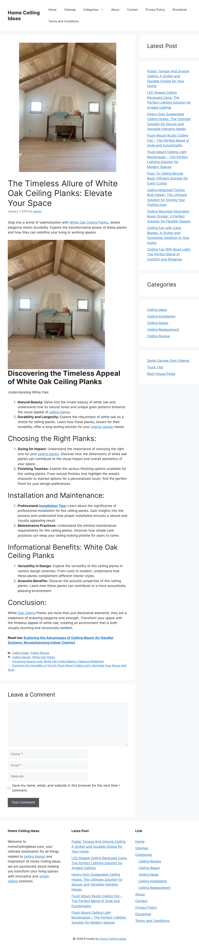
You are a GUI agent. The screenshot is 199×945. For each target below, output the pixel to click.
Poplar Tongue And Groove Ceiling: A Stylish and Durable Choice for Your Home (99, 846)
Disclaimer (180, 9)
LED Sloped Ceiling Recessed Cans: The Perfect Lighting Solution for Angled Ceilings (99, 863)
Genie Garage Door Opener (168, 361)
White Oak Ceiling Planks (89, 222)
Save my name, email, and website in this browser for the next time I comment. (66, 788)
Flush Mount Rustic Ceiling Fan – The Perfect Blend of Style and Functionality (168, 140)
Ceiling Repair (157, 323)
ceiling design (34, 856)
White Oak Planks (43, 657)
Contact (132, 9)
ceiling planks (59, 412)
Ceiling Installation (161, 316)
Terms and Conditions (63, 21)
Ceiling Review (40, 652)
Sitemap (70, 9)
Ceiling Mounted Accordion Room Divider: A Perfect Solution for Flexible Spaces (168, 216)
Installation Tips (52, 506)
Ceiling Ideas (20, 652)
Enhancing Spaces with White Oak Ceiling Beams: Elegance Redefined (58, 661)
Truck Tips (155, 367)
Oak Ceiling (26, 613)
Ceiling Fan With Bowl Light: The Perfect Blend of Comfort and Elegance (169, 254)
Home (52, 9)
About (115, 9)
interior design (102, 427)
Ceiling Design (21, 657)
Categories (91, 9)
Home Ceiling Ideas (113, 939)
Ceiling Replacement (163, 329)
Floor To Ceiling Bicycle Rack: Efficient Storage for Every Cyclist (167, 178)
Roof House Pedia (161, 374)
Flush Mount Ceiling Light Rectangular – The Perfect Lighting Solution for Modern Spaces (99, 917)
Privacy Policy (155, 9)
